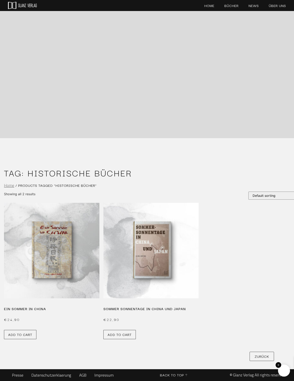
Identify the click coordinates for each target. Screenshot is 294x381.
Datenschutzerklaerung (51, 375)
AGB (82, 375)
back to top (172, 375)
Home (209, 5)
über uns (277, 5)
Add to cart (20, 334)
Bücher (231, 5)
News (254, 5)
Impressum (104, 375)
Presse (17, 375)
